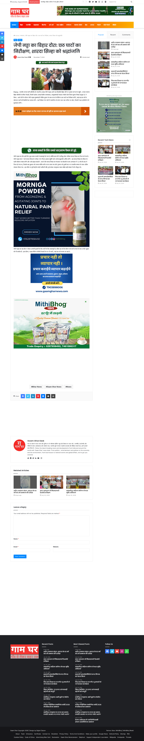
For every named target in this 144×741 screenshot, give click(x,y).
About (18, 734)
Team (23, 734)
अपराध (92, 25)
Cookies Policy (18, 737)
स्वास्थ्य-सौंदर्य (78, 25)
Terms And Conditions (77, 734)
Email (16, 547)
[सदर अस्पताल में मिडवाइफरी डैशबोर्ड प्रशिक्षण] (51, 482)
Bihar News (37, 387)
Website (56, 547)
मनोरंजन (68, 25)
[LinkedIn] (36, 458)
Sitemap (123, 734)
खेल (86, 25)
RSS (128, 734)
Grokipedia (120, 737)
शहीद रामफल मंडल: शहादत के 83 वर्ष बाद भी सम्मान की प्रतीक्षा (25, 492)
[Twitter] (33, 458)
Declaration (55, 737)
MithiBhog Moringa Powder (114, 95)
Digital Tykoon (41, 730)
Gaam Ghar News (54, 387)
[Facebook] (31, 458)
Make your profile (91, 734)
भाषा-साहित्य (60, 25)
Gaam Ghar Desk (22, 57)
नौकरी (99, 25)
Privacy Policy (63, 734)
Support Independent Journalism (97, 737)
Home (17, 35)
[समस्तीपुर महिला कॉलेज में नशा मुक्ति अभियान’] (77, 482)
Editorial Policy (114, 734)
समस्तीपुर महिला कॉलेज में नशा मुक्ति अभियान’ (77, 492)
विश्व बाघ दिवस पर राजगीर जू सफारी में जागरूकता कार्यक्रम (120, 83)
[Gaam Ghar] (19, 13)
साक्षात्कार (36, 25)
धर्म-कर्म (51, 25)
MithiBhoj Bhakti (128, 730)
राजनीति (28, 25)
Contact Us (46, 734)
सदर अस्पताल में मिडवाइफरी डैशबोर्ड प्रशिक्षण (49, 492)
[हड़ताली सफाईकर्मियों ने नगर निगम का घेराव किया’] (104, 74)
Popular (101, 35)
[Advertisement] (51, 131)
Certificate (37, 734)
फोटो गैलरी (107, 25)
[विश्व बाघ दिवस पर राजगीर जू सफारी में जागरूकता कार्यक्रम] (104, 84)
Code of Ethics (30, 737)
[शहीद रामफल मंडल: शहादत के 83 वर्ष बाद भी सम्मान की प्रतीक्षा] (25, 482)
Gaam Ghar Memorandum (69, 737)
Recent (113, 35)
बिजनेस (44, 25)
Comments (126, 35)
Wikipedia (113, 737)
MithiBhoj (119, 730)
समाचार (14, 25)
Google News (103, 734)
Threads (128, 737)
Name (16, 539)
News (69, 387)
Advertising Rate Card (43, 737)
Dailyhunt (82, 737)
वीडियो (114, 25)
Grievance (29, 734)
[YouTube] (39, 458)
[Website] (28, 458)
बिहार (21, 25)
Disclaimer (54, 734)
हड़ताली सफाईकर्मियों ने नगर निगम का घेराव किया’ (53, 2)
